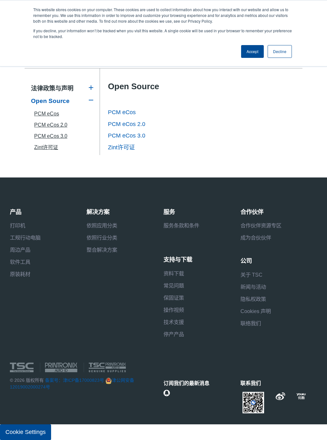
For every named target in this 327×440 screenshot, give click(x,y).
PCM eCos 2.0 (50, 125)
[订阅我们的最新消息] (167, 393)
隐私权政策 (253, 299)
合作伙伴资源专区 (260, 225)
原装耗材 (20, 274)
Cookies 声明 (255, 311)
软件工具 (20, 262)
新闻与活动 (253, 287)
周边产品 (20, 250)
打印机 (17, 225)
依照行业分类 (102, 237)
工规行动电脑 (25, 237)
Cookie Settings (25, 431)
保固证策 (174, 298)
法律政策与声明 (52, 88)
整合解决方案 (102, 250)
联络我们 (250, 323)
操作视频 (174, 310)
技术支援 (174, 322)
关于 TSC (251, 275)
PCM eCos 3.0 (50, 136)
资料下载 (174, 273)
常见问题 (174, 285)
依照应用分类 (102, 225)
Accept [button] (252, 51)
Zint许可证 (46, 147)
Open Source (50, 101)
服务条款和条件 (181, 225)
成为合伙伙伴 (255, 237)
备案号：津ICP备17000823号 (74, 380)
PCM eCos (46, 113)
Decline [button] (279, 51)
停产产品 (174, 334)
